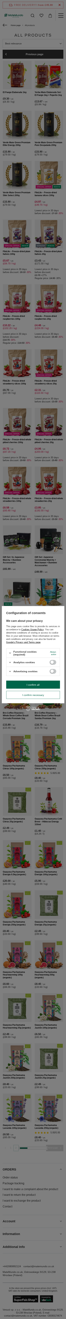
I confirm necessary (33, 694)
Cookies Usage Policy (32, 629)
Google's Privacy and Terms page (23, 642)
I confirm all (33, 684)
